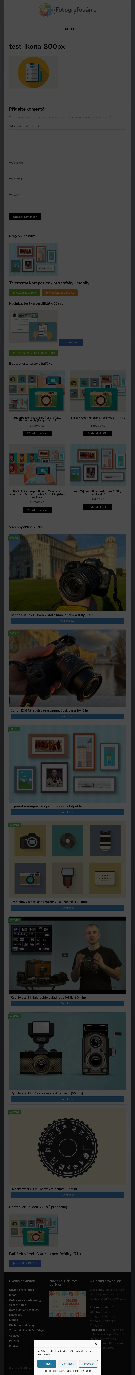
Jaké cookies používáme (54, 1371)
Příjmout (47, 1363)
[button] (96, 1344)
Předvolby (88, 1363)
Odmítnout (68, 1363)
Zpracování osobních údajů (80, 1371)
